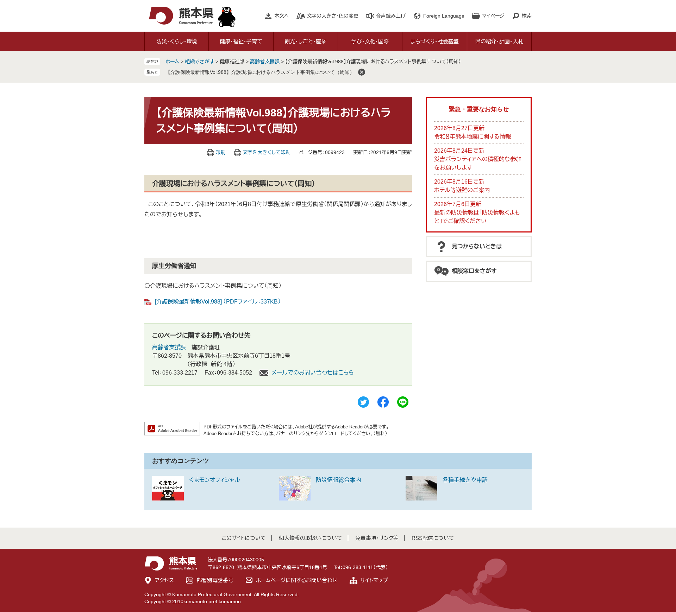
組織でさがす (199, 61)
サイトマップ (374, 580)
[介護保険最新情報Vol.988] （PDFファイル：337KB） (218, 302)
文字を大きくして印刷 (266, 152)
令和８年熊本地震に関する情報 (472, 137)
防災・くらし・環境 (176, 41)
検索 (527, 16)
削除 (361, 72)
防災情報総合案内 (338, 480)
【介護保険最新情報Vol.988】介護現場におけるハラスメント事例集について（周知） (260, 72)
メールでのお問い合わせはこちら (312, 373)
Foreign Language (443, 16)
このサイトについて (244, 538)
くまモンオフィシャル (214, 480)
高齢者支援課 (265, 61)
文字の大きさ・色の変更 (332, 16)
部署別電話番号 (214, 580)
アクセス (164, 580)
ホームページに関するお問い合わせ (297, 580)
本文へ (281, 16)
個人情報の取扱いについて (310, 538)
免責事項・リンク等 (377, 538)
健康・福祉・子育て (241, 41)
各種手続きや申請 (465, 480)
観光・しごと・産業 (305, 41)
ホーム (172, 61)
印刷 (220, 152)
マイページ (493, 16)
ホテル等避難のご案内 (462, 190)
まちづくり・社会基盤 (435, 41)
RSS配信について (433, 538)
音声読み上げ (391, 16)
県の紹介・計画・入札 (499, 41)
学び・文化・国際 (370, 41)
